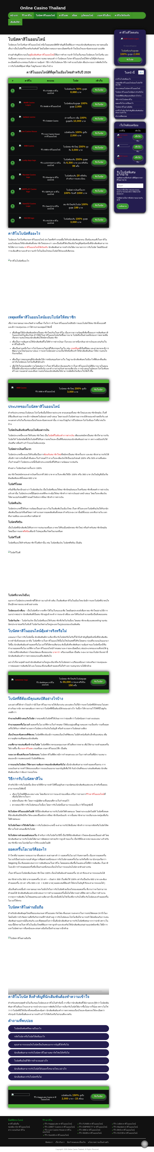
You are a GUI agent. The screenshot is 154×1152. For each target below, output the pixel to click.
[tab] (58, 1028)
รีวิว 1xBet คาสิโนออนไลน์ (124, 1124)
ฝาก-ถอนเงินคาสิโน (16, 1130)
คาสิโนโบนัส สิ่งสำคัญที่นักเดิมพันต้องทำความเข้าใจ (129, 112)
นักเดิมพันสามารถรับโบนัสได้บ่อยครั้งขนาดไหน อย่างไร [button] (40, 1069)
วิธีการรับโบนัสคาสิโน (124, 99)
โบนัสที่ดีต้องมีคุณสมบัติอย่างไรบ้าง (128, 96)
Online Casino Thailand (76, 1149)
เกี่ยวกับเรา (60, 1142)
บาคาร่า (56, 652)
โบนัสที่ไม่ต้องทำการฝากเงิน (61, 435)
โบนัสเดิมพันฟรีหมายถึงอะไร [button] (27, 1028)
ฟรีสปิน (26, 531)
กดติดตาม (123, 206)
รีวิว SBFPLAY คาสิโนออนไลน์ (50, 193)
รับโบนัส (99, 90)
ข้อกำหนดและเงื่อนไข (76, 1142)
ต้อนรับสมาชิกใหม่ (52, 454)
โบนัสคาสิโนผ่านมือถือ (124, 107)
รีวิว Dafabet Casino (50, 121)
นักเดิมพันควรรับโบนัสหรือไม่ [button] (28, 1077)
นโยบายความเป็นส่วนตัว (98, 1142)
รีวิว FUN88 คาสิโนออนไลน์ (50, 92)
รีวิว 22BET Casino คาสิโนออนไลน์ (60, 1127)
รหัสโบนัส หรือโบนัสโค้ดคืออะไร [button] (29, 1036)
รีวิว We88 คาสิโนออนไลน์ (50, 106)
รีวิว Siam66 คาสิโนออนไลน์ (57, 1135)
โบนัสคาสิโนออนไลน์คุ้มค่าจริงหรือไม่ (130, 92)
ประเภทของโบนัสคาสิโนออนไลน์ (128, 88)
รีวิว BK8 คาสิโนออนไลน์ (124, 1130)
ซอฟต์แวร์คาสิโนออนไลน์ (19, 1127)
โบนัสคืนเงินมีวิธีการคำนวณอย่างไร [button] (31, 1060)
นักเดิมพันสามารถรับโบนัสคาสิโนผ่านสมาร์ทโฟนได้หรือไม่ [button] (41, 1052)
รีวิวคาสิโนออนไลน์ (95, 794)
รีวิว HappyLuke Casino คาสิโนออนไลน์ (45, 1098)
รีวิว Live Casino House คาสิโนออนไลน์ (50, 135)
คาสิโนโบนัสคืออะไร (123, 79)
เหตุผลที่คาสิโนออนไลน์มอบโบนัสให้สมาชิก (129, 84)
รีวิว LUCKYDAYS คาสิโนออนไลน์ (51, 164)
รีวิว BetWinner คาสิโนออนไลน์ (45, 683)
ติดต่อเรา (49, 1142)
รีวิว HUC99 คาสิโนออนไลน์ (50, 222)
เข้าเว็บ (138, 136)
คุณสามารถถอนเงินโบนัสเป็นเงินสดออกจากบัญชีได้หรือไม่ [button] (41, 1044)
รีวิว (138, 141)
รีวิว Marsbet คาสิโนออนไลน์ (50, 178)
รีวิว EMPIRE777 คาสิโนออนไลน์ (93, 1127)
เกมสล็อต (75, 348)
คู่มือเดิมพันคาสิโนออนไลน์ (41, 55)
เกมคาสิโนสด (26, 748)
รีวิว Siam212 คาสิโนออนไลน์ (50, 207)
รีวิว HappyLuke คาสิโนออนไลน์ (58, 1124)
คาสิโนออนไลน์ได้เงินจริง (36, 247)
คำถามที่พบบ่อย (121, 116)
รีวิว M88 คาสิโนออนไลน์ (50, 150)
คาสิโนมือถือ (13, 1124)
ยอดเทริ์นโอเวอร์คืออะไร (125, 103)
